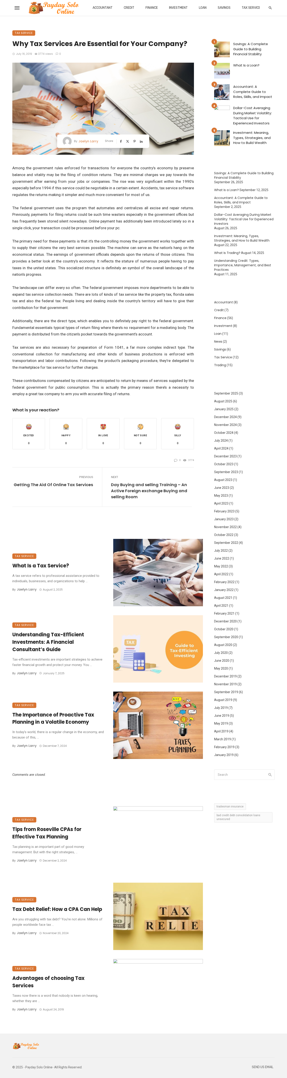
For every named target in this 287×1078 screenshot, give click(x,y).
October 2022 (223, 535)
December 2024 (225, 417)
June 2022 (221, 558)
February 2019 (224, 747)
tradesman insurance (230, 806)
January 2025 (224, 409)
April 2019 (221, 731)
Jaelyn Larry (88, 141)
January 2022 (224, 590)
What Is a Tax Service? (40, 565)
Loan (203, 8)
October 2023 (223, 464)
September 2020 (226, 637)
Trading (220, 365)
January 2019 (224, 755)
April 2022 (221, 574)
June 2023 (221, 487)
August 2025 (223, 401)
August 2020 (223, 645)
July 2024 (221, 440)
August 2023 (223, 480)
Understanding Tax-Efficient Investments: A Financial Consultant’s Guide (48, 642)
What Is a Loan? (246, 65)
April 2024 (221, 448)
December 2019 (225, 676)
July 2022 (221, 550)
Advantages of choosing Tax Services (48, 982)
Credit (129, 8)
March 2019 (222, 739)
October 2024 (223, 432)
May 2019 (221, 723)
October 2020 (223, 629)
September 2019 (226, 692)
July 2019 (221, 708)
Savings (224, 8)
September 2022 (226, 543)
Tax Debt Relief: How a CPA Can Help (57, 909)
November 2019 (225, 684)
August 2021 (223, 598)
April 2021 (221, 605)
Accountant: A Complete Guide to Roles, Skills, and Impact (252, 91)
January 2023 (224, 519)
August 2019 (223, 700)
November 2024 (225, 425)
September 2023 (226, 472)
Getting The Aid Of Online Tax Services (53, 484)
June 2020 (221, 660)
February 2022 (224, 582)
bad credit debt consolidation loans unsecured (238, 817)
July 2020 (221, 653)
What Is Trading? (227, 253)
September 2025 (226, 393)
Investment (178, 8)
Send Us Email (262, 1067)
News (218, 341)
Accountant (103, 8)
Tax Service (251, 8)
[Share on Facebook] (121, 141)
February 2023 (224, 511)
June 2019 (221, 715)
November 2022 (225, 527)
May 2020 (221, 668)
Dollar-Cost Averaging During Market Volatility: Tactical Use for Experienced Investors (252, 116)
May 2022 (221, 566)
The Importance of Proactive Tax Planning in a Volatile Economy (53, 718)
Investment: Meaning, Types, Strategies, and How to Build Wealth (252, 137)
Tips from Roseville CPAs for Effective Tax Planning (46, 833)
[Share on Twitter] (128, 141)
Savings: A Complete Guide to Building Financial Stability (250, 49)
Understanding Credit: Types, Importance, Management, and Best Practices (242, 265)
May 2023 (221, 495)
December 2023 (225, 456)
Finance (152, 8)
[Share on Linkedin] (142, 141)
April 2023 (221, 503)
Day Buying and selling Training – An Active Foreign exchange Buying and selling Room (149, 491)
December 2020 (225, 621)
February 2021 (224, 613)
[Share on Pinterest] (135, 141)
